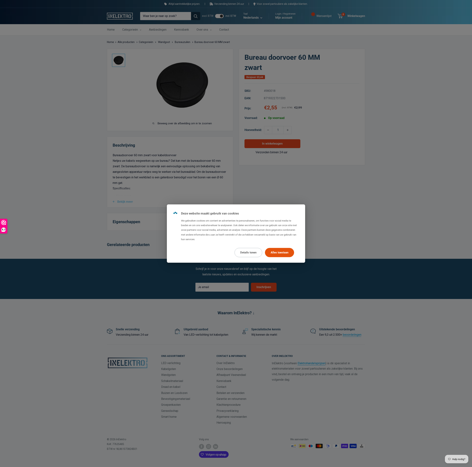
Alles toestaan (279, 252)
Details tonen (248, 252)
